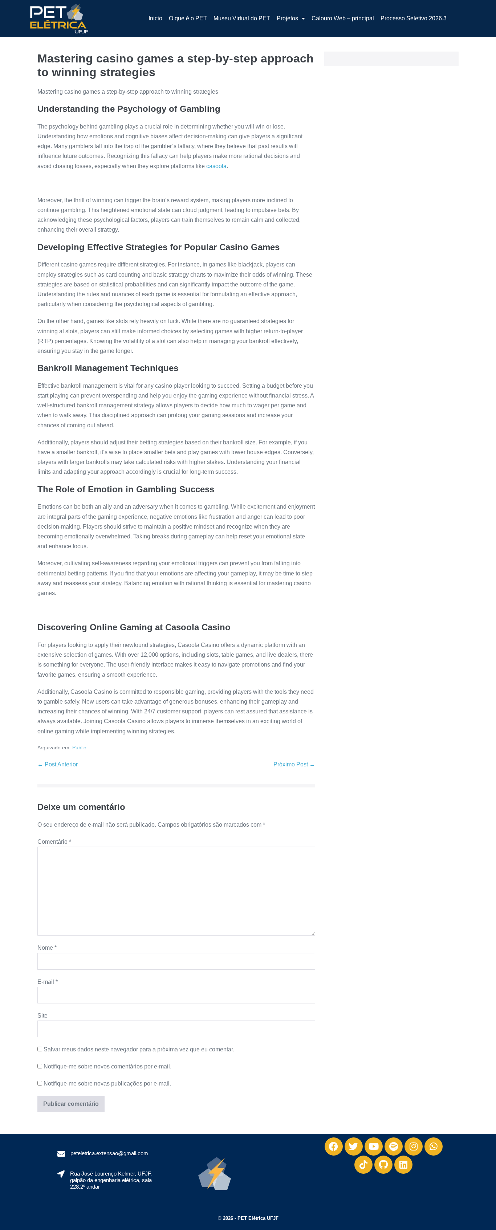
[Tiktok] (363, 1165)
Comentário (54, 842)
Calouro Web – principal (343, 18)
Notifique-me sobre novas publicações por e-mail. (107, 1083)
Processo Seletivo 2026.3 (414, 18)
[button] (291, 18)
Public (79, 747)
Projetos (287, 18)
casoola (216, 166)
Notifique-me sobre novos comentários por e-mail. (107, 1066)
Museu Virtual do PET (242, 18)
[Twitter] (354, 1146)
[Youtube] (374, 1146)
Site (42, 1016)
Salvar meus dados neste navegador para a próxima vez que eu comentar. (139, 1049)
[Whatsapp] (433, 1146)
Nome (47, 948)
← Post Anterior (57, 764)
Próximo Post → (294, 764)
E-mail (47, 982)
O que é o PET (188, 18)
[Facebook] (334, 1146)
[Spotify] (394, 1146)
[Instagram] (413, 1146)
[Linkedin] (403, 1165)
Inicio (155, 18)
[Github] (383, 1165)
